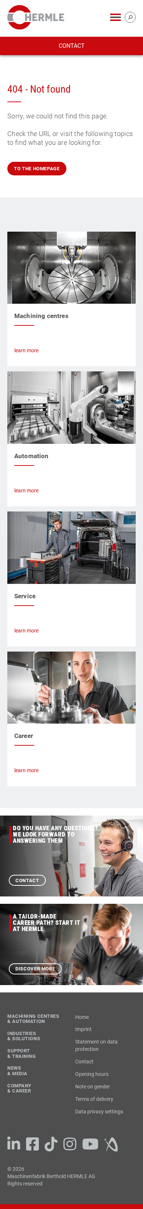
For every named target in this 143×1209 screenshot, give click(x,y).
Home (82, 1017)
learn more (26, 350)
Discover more (35, 968)
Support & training (21, 1053)
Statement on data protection (96, 1045)
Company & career (19, 1088)
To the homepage (37, 168)
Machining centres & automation (33, 1019)
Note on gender (92, 1086)
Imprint (83, 1029)
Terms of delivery (94, 1099)
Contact (72, 45)
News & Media (17, 1071)
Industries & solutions (23, 1036)
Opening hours (92, 1074)
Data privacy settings (99, 1112)
